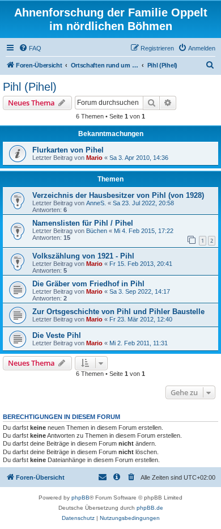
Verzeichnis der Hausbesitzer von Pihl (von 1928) (118, 195)
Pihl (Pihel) (30, 87)
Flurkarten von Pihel (68, 150)
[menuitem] (30, 48)
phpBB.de (150, 508)
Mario (94, 157)
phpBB (80, 497)
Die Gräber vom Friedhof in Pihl (88, 284)
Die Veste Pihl (56, 335)
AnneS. (96, 203)
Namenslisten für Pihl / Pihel (82, 223)
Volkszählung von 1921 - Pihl (83, 256)
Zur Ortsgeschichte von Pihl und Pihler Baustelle (118, 311)
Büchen (96, 230)
